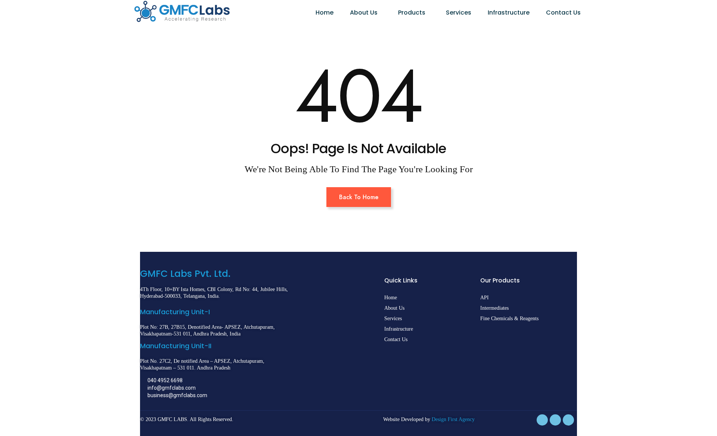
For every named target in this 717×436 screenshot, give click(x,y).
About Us (364, 12)
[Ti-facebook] (542, 420)
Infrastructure (509, 12)
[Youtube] (568, 420)
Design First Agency (453, 419)
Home (324, 12)
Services (458, 12)
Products (411, 12)
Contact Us (563, 12)
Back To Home (358, 197)
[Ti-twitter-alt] (555, 420)
